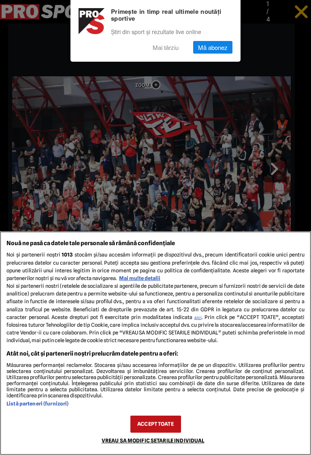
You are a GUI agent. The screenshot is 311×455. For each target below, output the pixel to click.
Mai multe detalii (139, 278)
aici (198, 317)
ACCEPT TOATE (155, 424)
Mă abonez (213, 47)
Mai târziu (166, 47)
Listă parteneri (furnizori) (37, 404)
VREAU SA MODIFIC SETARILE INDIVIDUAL (153, 441)
